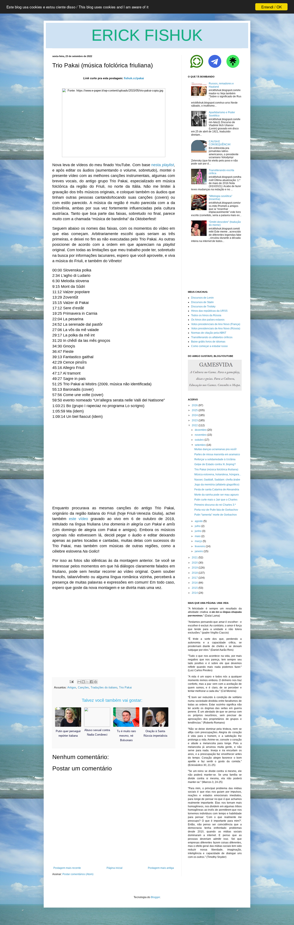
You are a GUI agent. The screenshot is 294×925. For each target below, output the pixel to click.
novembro (201, 434)
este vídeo (78, 519)
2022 (195, 425)
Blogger (155, 897)
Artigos (71, 687)
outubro (199, 439)
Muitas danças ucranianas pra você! (215, 449)
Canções (83, 687)
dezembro (201, 429)
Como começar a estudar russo (209, 346)
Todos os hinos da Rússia (206, 315)
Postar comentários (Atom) (77, 874)
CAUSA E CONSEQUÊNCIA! (220, 143)
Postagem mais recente (67, 867)
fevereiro (200, 546)
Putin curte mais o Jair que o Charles (215, 499)
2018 (195, 572)
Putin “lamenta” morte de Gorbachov (215, 514)
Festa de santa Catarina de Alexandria (216, 489)
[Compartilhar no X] (87, 682)
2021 (195, 557)
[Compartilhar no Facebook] (91, 682)
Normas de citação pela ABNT (208, 332)
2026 (195, 405)
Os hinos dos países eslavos (207, 319)
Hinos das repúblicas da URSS (209, 310)
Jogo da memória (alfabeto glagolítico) (216, 484)
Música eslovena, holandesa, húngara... (217, 474)
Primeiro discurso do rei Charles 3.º (215, 504)
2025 (195, 410)
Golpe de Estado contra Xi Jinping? (215, 464)
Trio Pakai (125, 687)
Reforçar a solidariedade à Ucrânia (214, 459)
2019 (195, 567)
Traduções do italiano (104, 687)
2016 (195, 582)
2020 (195, 562)
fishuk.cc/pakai (134, 78)
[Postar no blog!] (83, 682)
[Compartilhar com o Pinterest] (95, 682)
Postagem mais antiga (161, 867)
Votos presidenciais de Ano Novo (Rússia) (215, 328)
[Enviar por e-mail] (79, 682)
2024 (195, 415)
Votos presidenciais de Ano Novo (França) (215, 324)
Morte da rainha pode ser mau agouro (216, 494)
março (198, 541)
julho (198, 526)
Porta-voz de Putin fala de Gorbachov (216, 509)
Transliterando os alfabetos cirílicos (211, 337)
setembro (200, 444)
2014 (195, 592)
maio (198, 536)
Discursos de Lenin (202, 297)
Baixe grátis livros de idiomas (208, 341)
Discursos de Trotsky (203, 306)
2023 (195, 420)
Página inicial (114, 867)
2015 (195, 587)
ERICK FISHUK (147, 35)
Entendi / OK (271, 6)
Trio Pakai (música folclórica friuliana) (216, 469)
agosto (199, 521)
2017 (195, 577)
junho (198, 531)
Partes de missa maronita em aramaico (217, 454)
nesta (162, 165)
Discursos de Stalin (202, 302)
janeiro (199, 551)
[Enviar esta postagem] (71, 681)
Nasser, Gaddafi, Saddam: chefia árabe (217, 479)
